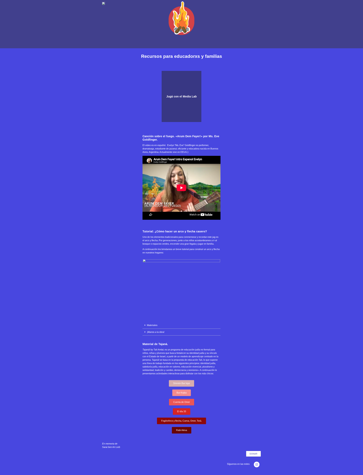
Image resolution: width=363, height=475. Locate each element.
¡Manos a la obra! (155, 332)
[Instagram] (256, 464)
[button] (181, 325)
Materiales (152, 325)
